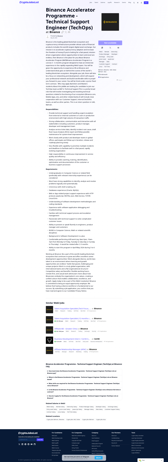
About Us (94, 435)
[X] (19, 444)
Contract (114, 64)
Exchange (102, 56)
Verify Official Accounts (97, 451)
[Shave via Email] (118, 48)
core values (80, 276)
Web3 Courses (55, 448)
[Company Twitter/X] (65, 32)
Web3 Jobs (54, 435)
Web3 (100, 51)
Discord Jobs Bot (56, 453)
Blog (129, 2)
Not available (110, 43)
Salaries (103, 2)
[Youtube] (31, 444)
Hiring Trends (75, 448)
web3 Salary (50, 406)
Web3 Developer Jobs (57, 438)
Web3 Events (55, 445)
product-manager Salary (86, 406)
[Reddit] (28, 444)
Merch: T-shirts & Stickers (98, 453)
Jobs (91, 2)
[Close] (104, 457)
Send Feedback (95, 438)
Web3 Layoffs (55, 443)
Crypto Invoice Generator (138, 443)
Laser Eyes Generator (137, 438)
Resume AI (114, 443)
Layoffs (110, 2)
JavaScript (111, 59)
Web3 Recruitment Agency (78, 435)
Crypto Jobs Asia (101, 419)
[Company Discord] (69, 32)
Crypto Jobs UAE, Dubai (73, 419)
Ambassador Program (97, 443)
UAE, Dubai (113, 70)
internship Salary (72, 406)
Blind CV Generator (136, 445)
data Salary (99, 409)
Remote (107, 51)
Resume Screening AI (117, 440)
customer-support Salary (112, 409)
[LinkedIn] (22, 444)
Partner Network (116, 446)
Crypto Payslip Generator (138, 440)
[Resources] (138, 2)
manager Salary (89, 409)
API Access (94, 448)
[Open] (161, 460)
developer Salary (101, 406)
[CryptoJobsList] (29, 2)
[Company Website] (62, 32)
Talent (96, 2)
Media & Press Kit (96, 446)
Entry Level (110, 56)
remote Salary (60, 406)
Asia (105, 71)
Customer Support (104, 64)
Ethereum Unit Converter (138, 448)
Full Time (107, 66)
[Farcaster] (35, 444)
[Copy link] (102, 48)
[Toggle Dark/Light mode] (134, 2)
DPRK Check (75, 445)
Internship (114, 51)
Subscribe (40, 439)
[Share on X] (110, 48)
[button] (150, 460)
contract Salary (51, 412)
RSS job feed (55, 455)
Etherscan (114, 435)
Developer (114, 54)
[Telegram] (25, 444)
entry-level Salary (52, 409)
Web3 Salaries (55, 440)
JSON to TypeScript (136, 450)
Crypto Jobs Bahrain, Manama (55, 419)
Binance (55, 32)
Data (108, 61)
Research (117, 2)
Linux (100, 66)
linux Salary (61, 412)
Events (124, 2)
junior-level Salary (64, 409)
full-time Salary (71, 412)
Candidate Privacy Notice (76, 291)
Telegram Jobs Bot (56, 450)
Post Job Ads (75, 438)
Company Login (76, 443)
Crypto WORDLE (136, 453)
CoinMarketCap (115, 438)
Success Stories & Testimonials (79, 450)
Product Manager (104, 54)
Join (99, 458)
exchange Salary (113, 406)
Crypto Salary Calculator (138, 435)
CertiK (97, 339)
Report (120, 80)
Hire (146, 2)
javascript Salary (77, 409)
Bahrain (100, 71)
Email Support (95, 441)
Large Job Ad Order (76, 440)
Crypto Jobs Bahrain (88, 419)
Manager (101, 61)
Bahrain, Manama (103, 70)
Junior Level (102, 59)
